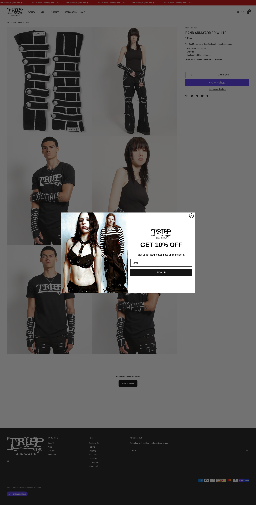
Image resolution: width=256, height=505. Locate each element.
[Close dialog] (191, 216)
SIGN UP (161, 272)
